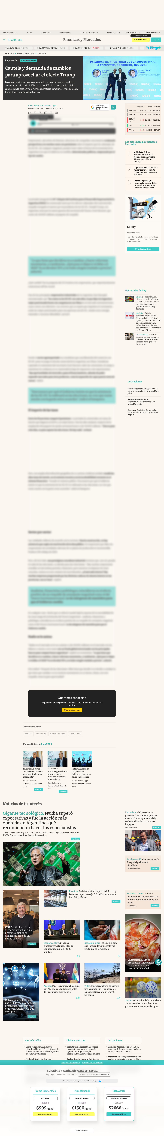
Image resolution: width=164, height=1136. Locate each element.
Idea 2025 (41, 53)
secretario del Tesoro (58, 734)
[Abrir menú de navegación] (4, 39)
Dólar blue (45, 33)
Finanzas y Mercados (25, 53)
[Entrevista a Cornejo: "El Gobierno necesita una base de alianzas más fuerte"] (33, 759)
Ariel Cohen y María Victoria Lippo (42, 105)
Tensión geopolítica (89, 33)
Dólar (29, 33)
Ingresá (156, 40)
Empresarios (41, 734)
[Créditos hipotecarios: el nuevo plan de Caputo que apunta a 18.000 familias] (62, 930)
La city (131, 226)
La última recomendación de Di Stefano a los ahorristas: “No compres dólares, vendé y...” (144, 157)
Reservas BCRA (65, 33)
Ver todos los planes (82, 1130)
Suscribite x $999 (140, 40)
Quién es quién (113, 33)
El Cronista (9, 53)
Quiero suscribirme (45, 1114)
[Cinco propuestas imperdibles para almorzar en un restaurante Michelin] (143, 943)
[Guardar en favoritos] (113, 107)
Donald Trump (75, 734)
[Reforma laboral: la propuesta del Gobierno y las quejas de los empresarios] (82, 759)
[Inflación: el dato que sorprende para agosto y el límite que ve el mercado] (102, 930)
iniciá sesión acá (102, 1074)
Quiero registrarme (72, 710)
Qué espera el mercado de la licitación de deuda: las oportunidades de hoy (145, 184)
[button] (158, 962)
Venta (150, 106)
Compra (157, 106)
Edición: (152, 32)
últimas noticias (10, 33)
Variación (140, 106)
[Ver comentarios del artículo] (56, 113)
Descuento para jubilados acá (70, 1062)
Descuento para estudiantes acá (92, 1062)
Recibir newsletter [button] (144, 249)
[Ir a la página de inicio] (15, 39)
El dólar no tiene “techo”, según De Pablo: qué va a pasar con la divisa (146, 171)
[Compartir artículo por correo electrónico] (51, 113)
